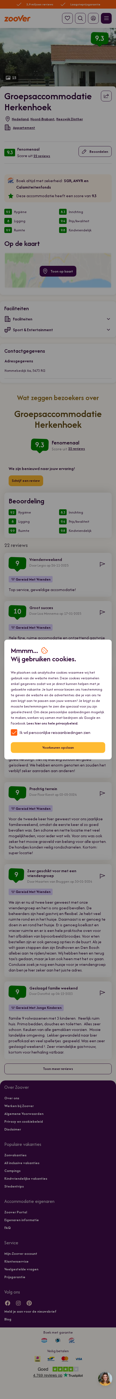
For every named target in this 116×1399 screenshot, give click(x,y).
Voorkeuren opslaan (58, 747)
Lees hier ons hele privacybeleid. (52, 723)
